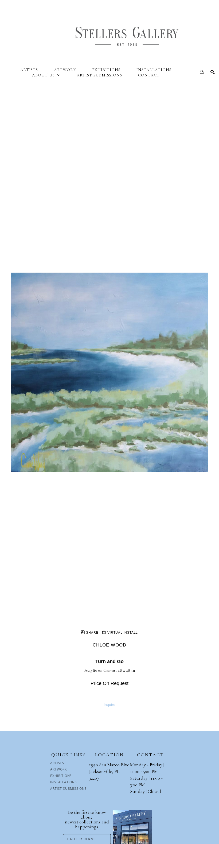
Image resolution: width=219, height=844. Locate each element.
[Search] (212, 72)
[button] (46, 75)
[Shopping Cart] (202, 72)
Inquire (109, 704)
